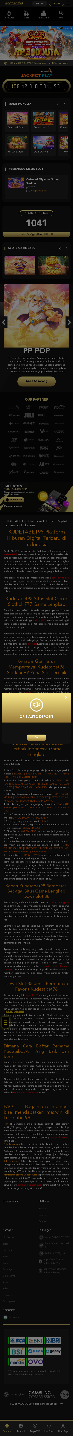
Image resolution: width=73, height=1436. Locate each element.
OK (36, 737)
